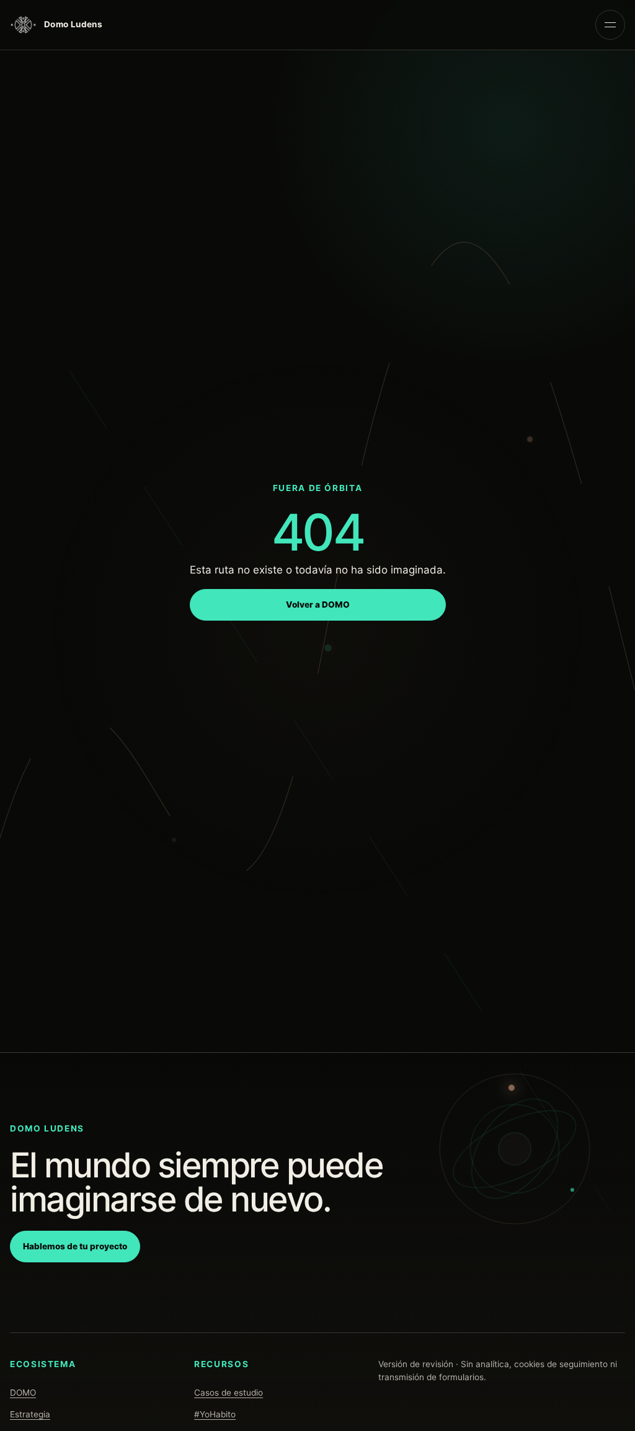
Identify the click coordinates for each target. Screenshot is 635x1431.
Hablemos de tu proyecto (75, 1246)
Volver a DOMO (318, 604)
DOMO (23, 1393)
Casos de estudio (228, 1393)
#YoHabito (215, 1414)
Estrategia (30, 1414)
